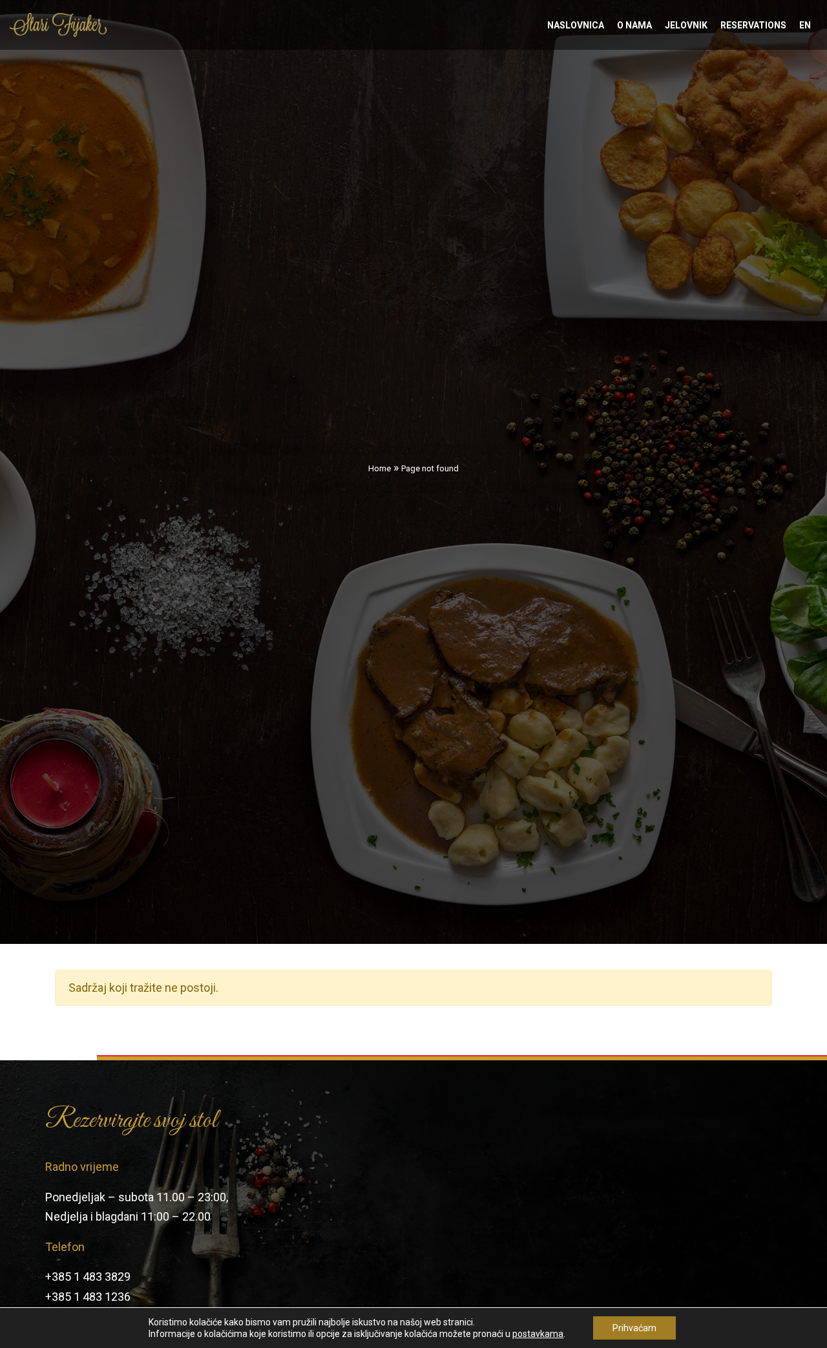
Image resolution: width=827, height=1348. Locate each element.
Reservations (753, 25)
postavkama (537, 1334)
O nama (634, 25)
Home (379, 468)
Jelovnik (686, 25)
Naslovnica (575, 25)
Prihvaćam (634, 1328)
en (805, 25)
